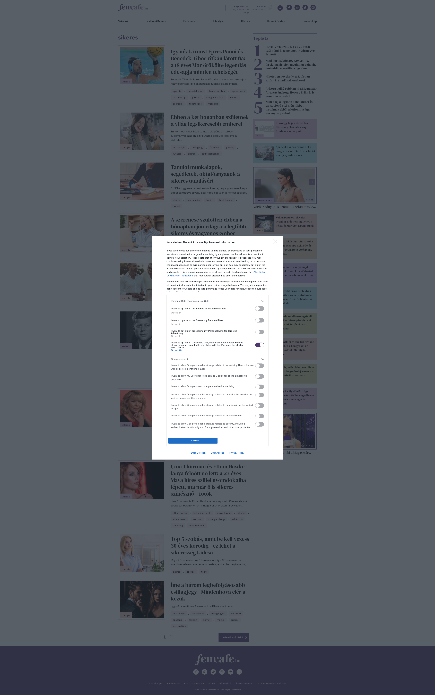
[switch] (259, 308)
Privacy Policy (236, 452)
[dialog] (217, 347)
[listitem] (217, 301)
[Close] (276, 242)
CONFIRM (193, 440)
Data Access (217, 452)
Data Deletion (198, 452)
